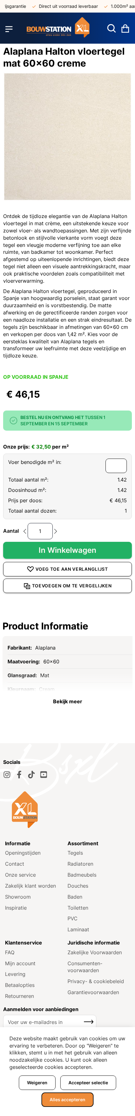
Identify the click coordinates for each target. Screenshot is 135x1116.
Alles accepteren (67, 1099)
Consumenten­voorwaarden (85, 967)
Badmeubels (82, 875)
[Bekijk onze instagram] (7, 774)
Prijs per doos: (25, 500)
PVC (73, 918)
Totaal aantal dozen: (32, 511)
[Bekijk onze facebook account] (19, 774)
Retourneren (19, 996)
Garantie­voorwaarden (93, 992)
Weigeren (37, 1082)
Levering (15, 974)
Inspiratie (16, 908)
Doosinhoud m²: (27, 490)
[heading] (67, 626)
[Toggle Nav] (9, 29)
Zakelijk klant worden (30, 886)
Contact (14, 864)
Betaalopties (20, 985)
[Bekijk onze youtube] (43, 774)
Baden (75, 897)
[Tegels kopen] (58, 29)
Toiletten (78, 908)
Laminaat (78, 929)
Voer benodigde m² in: (34, 462)
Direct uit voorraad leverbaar (63, 6)
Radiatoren (80, 864)
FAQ (9, 952)
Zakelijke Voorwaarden (95, 952)
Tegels (75, 853)
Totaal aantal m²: (28, 479)
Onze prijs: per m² (36, 447)
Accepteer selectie (88, 1082)
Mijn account (20, 963)
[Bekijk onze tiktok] (31, 774)
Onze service (20, 875)
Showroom (18, 897)
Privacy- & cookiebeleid (96, 981)
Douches (78, 886)
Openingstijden (22, 853)
